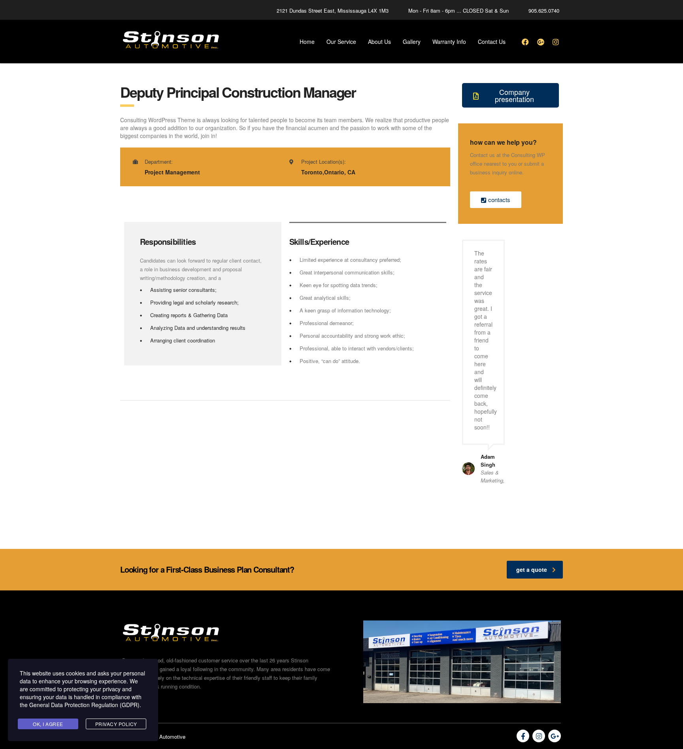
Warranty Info (449, 41)
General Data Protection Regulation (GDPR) (84, 705)
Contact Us (492, 41)
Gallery (412, 41)
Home (307, 41)
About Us (379, 41)
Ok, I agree (48, 724)
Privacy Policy (116, 724)
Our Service (341, 41)
